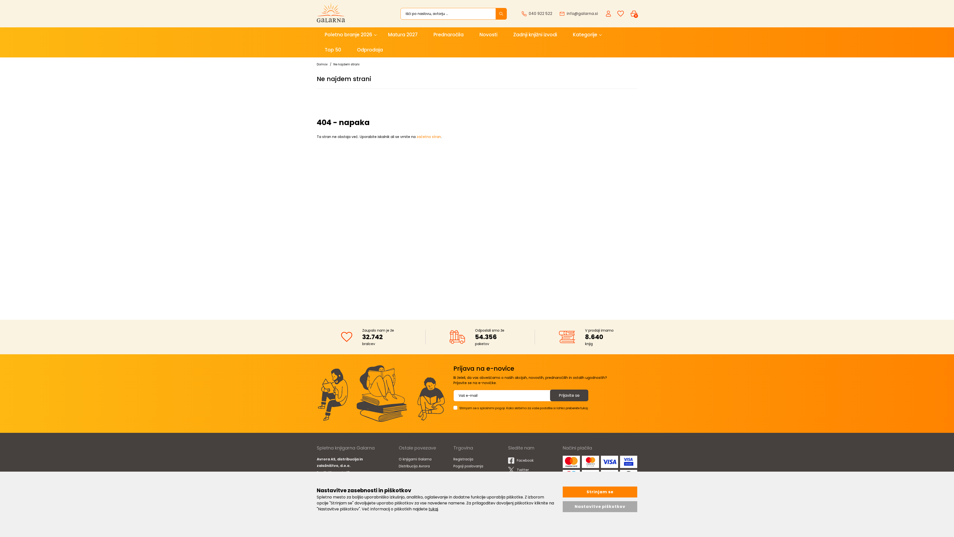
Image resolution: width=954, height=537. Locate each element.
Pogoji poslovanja (468, 466)
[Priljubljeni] (620, 14)
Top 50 (333, 49)
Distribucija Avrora (414, 466)
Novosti (488, 34)
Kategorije (585, 34)
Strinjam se (600, 492)
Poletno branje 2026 (348, 34)
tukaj (433, 509)
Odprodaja (370, 49)
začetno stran (429, 136)
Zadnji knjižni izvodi (535, 34)
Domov (322, 64)
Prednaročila (449, 34)
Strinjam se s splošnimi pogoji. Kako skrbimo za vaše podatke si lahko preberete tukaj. (524, 408)
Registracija (463, 459)
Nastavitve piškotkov (600, 506)
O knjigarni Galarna (415, 459)
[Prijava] (609, 13)
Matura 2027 (403, 34)
